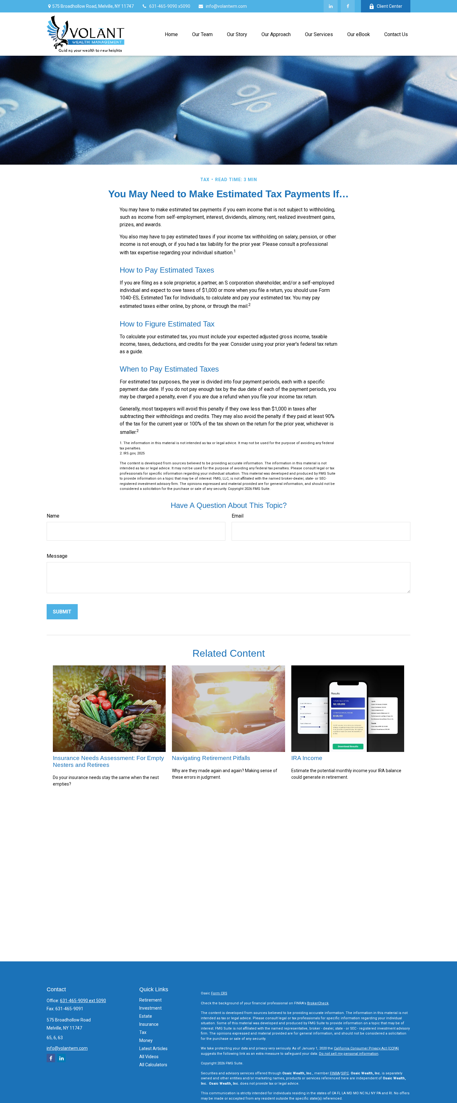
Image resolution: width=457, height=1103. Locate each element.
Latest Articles (153, 1048)
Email (237, 516)
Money (146, 1040)
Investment (150, 1008)
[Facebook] (348, 6)
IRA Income (306, 758)
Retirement (150, 999)
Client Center (389, 6)
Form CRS (219, 993)
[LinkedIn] (331, 6)
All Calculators (153, 1064)
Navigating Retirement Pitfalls (211, 758)
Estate (145, 1016)
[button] (171, 34)
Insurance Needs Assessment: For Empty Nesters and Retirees (108, 761)
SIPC (345, 1073)
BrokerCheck (318, 1003)
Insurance (149, 1024)
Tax (142, 1032)
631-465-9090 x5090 (169, 6)
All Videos (149, 1056)
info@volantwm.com (226, 6)
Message (57, 556)
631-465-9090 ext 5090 (83, 1000)
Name (53, 516)
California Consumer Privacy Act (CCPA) (366, 1048)
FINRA (334, 1073)
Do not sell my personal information (348, 1054)
